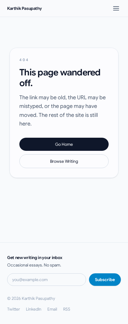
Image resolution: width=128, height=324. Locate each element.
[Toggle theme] (106, 8)
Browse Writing (64, 161)
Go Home (64, 144)
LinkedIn (33, 309)
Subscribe (105, 279)
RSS (66, 309)
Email (52, 309)
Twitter (13, 309)
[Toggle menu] (116, 8)
